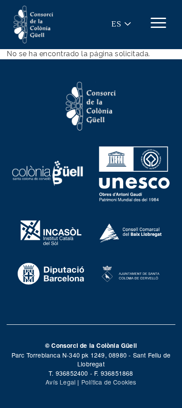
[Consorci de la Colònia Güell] (91, 105)
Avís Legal (61, 381)
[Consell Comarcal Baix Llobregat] (131, 231)
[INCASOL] (51, 231)
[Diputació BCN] (51, 272)
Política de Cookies (108, 381)
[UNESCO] (134, 172)
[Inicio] (33, 25)
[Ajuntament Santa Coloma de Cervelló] (131, 272)
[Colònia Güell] (47, 172)
